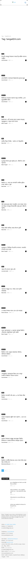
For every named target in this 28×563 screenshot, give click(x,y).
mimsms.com (9, 542)
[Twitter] (7, 521)
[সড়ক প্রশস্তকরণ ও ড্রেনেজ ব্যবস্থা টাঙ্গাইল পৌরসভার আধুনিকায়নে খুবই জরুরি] (14, 322)
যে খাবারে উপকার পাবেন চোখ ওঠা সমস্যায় (11, 310)
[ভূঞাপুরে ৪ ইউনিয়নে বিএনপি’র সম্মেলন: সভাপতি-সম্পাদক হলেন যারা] (14, 239)
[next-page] (9, 470)
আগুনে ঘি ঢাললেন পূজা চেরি (8, 269)
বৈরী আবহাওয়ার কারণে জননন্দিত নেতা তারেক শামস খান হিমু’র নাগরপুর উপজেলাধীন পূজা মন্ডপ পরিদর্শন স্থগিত (13, 206)
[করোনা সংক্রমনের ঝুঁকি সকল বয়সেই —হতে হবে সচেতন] (14, 408)
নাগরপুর (3, 53)
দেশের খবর (3, 75)
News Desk (3, 143)
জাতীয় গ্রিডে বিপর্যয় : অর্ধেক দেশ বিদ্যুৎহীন (12, 141)
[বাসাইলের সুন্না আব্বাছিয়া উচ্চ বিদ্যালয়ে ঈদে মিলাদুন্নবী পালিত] (5, 506)
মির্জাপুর (3, 392)
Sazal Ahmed (4, 60)
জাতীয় (2, 116)
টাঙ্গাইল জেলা (3, 95)
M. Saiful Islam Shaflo (10, 524)
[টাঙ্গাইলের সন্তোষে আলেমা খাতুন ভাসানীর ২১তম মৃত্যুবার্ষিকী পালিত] (14, 89)
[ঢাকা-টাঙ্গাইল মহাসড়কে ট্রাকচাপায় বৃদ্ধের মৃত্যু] (14, 70)
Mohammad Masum (5, 464)
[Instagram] (5, 521)
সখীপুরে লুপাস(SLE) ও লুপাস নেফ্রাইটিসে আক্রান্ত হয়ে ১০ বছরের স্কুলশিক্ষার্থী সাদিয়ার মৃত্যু (18, 491)
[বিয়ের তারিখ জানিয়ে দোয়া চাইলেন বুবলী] (14, 219)
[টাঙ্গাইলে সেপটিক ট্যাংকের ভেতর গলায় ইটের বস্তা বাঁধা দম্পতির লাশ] (14, 452)
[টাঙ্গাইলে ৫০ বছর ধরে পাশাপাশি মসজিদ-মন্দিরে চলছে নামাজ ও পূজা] (14, 174)
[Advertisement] (14, 21)
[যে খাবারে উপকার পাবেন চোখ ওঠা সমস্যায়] (14, 302)
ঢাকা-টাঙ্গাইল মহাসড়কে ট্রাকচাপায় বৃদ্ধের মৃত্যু (13, 78)
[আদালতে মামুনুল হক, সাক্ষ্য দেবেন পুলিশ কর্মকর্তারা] (14, 280)
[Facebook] (2, 521)
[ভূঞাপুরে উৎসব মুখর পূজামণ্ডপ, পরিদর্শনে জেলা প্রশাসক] (14, 152)
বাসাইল (3, 435)
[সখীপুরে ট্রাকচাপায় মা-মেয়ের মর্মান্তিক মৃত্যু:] (5, 499)
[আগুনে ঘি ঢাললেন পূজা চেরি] (14, 261)
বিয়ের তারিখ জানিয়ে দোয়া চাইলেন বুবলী (11, 228)
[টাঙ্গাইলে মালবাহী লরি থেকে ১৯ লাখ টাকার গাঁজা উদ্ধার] (14, 387)
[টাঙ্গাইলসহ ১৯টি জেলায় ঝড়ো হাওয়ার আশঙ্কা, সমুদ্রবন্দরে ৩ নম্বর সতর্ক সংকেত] (14, 111)
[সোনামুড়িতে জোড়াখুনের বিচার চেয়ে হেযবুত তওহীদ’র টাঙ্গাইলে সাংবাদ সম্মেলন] (14, 365)
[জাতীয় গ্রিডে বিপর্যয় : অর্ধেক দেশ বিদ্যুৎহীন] (14, 133)
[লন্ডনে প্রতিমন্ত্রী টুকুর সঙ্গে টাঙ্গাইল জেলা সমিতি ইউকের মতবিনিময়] (5, 484)
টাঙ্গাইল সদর (3, 244)
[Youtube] (9, 521)
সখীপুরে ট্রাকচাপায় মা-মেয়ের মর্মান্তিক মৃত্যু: (17, 497)
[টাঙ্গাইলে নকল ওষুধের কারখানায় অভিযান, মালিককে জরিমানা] (14, 344)
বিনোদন (3, 225)
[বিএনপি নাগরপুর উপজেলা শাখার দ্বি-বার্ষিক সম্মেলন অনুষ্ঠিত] (14, 48)
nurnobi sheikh (4, 271)
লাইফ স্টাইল (3, 307)
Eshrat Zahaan (4, 312)
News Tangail (4, 123)
